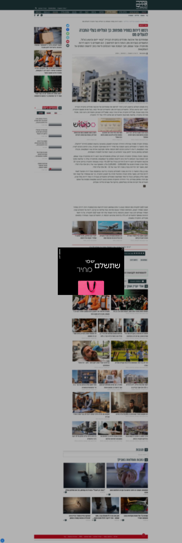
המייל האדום (42, 8)
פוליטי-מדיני (123, 12)
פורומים (38, 12)
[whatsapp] (67, 82)
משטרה (130, 15)
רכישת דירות (133, 308)
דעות (86, 12)
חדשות (144, 12)
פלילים (137, 15)
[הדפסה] (67, 85)
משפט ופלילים (111, 12)
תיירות (74, 12)
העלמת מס (144, 308)
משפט (142, 15)
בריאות (93, 12)
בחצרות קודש (134, 12)
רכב (81, 12)
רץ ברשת (47, 12)
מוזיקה (101, 12)
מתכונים (55, 12)
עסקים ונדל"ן (65, 12)
